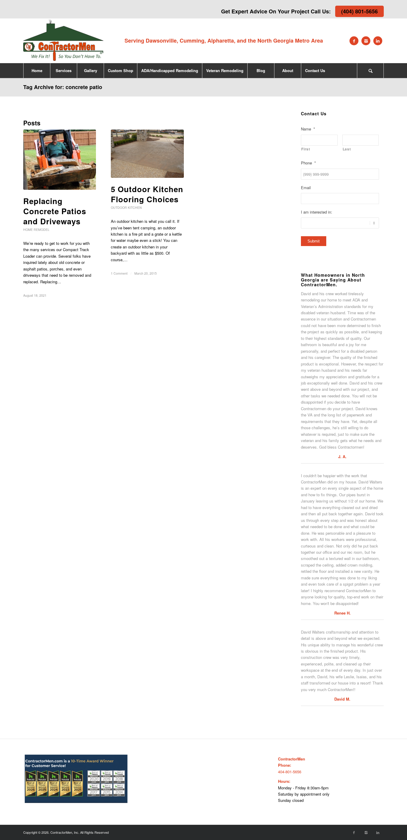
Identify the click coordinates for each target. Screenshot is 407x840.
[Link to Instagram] (365, 40)
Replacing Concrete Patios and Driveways (54, 211)
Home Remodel (36, 229)
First (305, 149)
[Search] (370, 70)
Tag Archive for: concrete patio (62, 87)
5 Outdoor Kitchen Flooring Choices (147, 194)
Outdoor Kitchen (126, 207)
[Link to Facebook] (353, 40)
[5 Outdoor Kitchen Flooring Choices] (147, 154)
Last (347, 149)
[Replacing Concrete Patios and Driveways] (59, 160)
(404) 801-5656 (359, 11)
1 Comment (119, 273)
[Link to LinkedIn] (377, 40)
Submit (313, 241)
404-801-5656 (289, 771)
